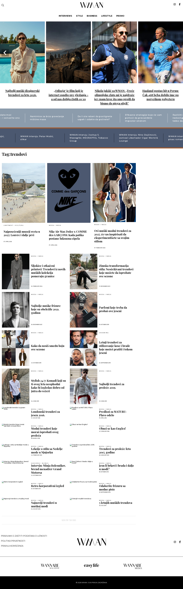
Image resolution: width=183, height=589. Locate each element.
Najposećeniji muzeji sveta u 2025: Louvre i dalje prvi (22, 233)
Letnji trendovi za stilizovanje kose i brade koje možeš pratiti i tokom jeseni (115, 347)
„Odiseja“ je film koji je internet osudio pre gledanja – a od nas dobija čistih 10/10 (68, 95)
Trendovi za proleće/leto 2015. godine (115, 450)
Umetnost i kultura (14, 225)
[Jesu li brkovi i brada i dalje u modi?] (83, 462)
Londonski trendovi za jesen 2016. (45, 413)
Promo (120, 16)
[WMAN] (91, 7)
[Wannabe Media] (132, 569)
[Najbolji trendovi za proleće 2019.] (83, 386)
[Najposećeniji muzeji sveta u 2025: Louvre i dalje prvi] (23, 193)
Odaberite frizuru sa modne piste (112, 487)
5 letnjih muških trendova (115, 502)
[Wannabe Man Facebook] (180, 541)
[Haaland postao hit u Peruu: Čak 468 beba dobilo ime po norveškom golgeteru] (160, 81)
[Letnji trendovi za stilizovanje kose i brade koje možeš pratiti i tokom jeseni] (83, 348)
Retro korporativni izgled (47, 486)
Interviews (65, 16)
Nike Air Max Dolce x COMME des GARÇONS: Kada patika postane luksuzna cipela (68, 235)
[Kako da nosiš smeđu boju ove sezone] (15, 348)
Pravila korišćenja (12, 546)
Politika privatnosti (13, 541)
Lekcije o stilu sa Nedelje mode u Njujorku (47, 450)
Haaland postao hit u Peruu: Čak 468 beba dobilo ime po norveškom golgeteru (160, 95)
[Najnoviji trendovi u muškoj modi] (15, 499)
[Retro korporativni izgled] (15, 482)
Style (79, 16)
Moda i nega (55, 225)
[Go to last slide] (5, 53)
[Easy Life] (91, 567)
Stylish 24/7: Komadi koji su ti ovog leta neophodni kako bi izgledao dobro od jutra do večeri (48, 386)
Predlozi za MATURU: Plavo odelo (112, 413)
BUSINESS (92, 16)
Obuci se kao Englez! (112, 428)
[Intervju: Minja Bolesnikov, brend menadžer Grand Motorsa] (15, 462)
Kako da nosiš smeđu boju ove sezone (47, 347)
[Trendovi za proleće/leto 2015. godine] (83, 445)
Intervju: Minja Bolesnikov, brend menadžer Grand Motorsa (48, 469)
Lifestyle (106, 16)
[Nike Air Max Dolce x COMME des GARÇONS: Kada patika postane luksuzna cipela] (69, 193)
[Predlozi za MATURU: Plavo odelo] (83, 408)
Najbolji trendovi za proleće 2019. (111, 385)
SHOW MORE (69, 520)
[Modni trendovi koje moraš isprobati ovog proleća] (15, 425)
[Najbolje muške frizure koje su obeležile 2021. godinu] (15, 310)
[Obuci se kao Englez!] (83, 425)
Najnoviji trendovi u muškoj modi (44, 504)
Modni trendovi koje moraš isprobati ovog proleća (45, 432)
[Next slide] (178, 53)
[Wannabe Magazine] (50, 569)
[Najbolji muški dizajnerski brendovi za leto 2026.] (22, 81)
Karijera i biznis (40, 463)
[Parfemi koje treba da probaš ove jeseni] (83, 310)
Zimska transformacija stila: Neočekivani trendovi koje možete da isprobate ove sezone (116, 271)
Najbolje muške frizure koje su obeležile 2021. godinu (46, 309)
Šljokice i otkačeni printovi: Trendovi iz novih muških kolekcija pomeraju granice (48, 271)
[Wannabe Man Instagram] (175, 541)
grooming (104, 332)
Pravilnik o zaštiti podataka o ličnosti (24, 536)
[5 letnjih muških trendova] (83, 499)
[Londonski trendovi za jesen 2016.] (15, 408)
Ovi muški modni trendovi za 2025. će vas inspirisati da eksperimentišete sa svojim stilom (112, 236)
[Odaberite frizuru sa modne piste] (83, 482)
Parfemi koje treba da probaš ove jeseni (113, 309)
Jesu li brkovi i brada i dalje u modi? (116, 467)
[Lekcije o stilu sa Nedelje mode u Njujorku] (15, 445)
